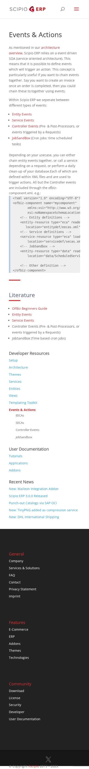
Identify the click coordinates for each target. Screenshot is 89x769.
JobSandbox (24, 437)
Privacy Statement (22, 589)
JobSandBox (21, 138)
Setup (13, 360)
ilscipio (33, 766)
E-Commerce (18, 629)
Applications (18, 463)
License (14, 698)
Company (16, 561)
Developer (16, 712)
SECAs (20, 423)
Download (16, 691)
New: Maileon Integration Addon (34, 489)
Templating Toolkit (23, 402)
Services (15, 381)
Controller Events (25, 126)
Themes (15, 374)
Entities (14, 388)
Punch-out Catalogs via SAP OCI (33, 503)
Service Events (23, 120)
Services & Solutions (24, 568)
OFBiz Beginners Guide (29, 308)
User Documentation (24, 719)
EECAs (20, 415)
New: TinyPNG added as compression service (43, 510)
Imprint (14, 596)
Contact (15, 582)
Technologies (19, 657)
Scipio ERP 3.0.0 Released (28, 496)
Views (13, 395)
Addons (15, 470)
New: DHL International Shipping (34, 517)
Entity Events (22, 114)
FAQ (12, 575)
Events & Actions (22, 410)
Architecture (18, 367)
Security (15, 705)
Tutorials (15, 456)
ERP (12, 636)
